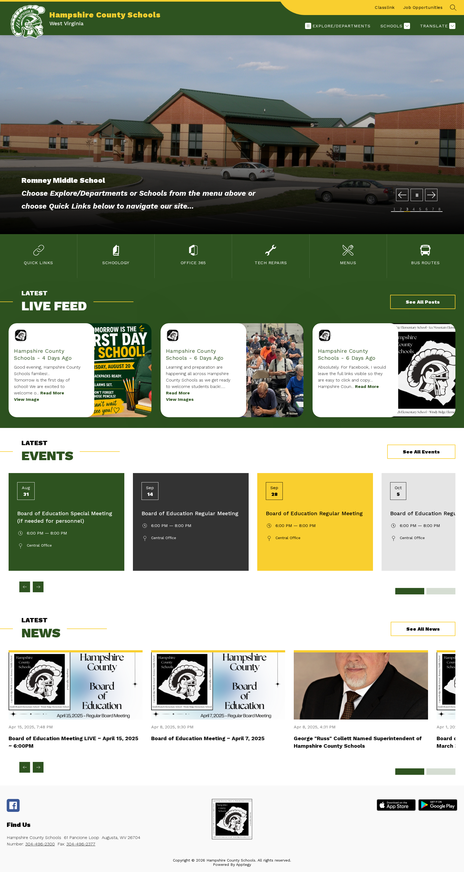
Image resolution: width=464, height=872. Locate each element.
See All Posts (423, 302)
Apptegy (243, 864)
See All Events (421, 452)
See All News (423, 629)
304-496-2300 (40, 843)
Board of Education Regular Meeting (190, 513)
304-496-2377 (80, 843)
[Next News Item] (38, 767)
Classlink (385, 7)
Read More (52, 392)
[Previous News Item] (24, 767)
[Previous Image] (402, 195)
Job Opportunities (423, 7)
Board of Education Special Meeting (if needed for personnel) (64, 517)
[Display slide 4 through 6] (440, 591)
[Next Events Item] (38, 587)
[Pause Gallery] (417, 195)
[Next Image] (431, 195)
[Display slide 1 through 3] (409, 591)
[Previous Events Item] (24, 587)
